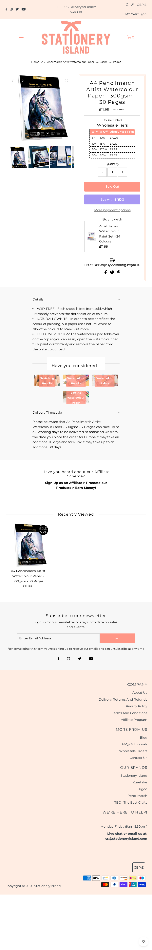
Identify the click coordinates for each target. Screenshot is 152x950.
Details (37, 299)
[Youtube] (24, 9)
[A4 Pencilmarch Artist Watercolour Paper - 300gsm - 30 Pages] (28, 545)
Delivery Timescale (47, 412)
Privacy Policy (136, 706)
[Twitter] (17, 9)
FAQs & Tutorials (134, 744)
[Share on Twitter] (112, 273)
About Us (139, 692)
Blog (143, 737)
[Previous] (12, 80)
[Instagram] (11, 9)
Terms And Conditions (129, 713)
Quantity (112, 164)
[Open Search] (127, 5)
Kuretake (140, 782)
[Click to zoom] (66, 80)
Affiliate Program (134, 720)
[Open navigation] (21, 37)
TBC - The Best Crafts (130, 802)
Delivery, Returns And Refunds (123, 699)
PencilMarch (137, 796)
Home (35, 61)
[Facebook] (6, 9)
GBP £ (141, 5)
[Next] (22, 80)
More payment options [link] (112, 210)
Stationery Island (134, 775)
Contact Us (138, 758)
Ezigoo (142, 789)
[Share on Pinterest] (118, 273)
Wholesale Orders (133, 751)
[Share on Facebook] (105, 273)
